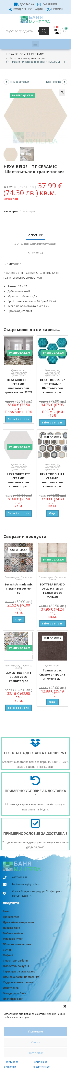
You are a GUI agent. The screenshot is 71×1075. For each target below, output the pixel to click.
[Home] (7, 61)
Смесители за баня (15, 960)
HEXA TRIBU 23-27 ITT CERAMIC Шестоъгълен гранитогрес (52, 386)
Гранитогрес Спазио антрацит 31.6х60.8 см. (52, 674)
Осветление (11, 987)
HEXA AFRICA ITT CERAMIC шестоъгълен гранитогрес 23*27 (18, 386)
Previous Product (19, 81)
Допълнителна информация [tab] (35, 243)
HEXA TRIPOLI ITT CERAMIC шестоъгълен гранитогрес (52, 480)
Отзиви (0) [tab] (35, 252)
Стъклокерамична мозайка (21, 976)
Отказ (35, 1042)
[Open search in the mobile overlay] (25, 31)
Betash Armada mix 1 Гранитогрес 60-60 (18, 588)
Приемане (35, 1031)
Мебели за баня (13, 933)
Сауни (7, 949)
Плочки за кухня (23, 578)
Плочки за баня (13, 998)
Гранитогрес (27, 211)
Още (52, 513)
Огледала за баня (14, 993)
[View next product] (64, 82)
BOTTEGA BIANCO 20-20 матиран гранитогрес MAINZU (52, 591)
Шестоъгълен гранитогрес (19, 374)
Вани (6, 911)
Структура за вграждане (19, 971)
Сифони (8, 955)
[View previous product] (6, 82)
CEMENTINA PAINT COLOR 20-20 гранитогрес (18, 677)
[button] (65, 1006)
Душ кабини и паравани (18, 922)
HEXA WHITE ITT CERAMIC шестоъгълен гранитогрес (18, 480)
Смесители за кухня (16, 966)
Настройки (35, 1053)
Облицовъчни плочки (17, 944)
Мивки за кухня (13, 938)
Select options (18, 419)
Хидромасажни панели (18, 982)
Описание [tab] (35, 235)
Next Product (53, 81)
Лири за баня (11, 927)
